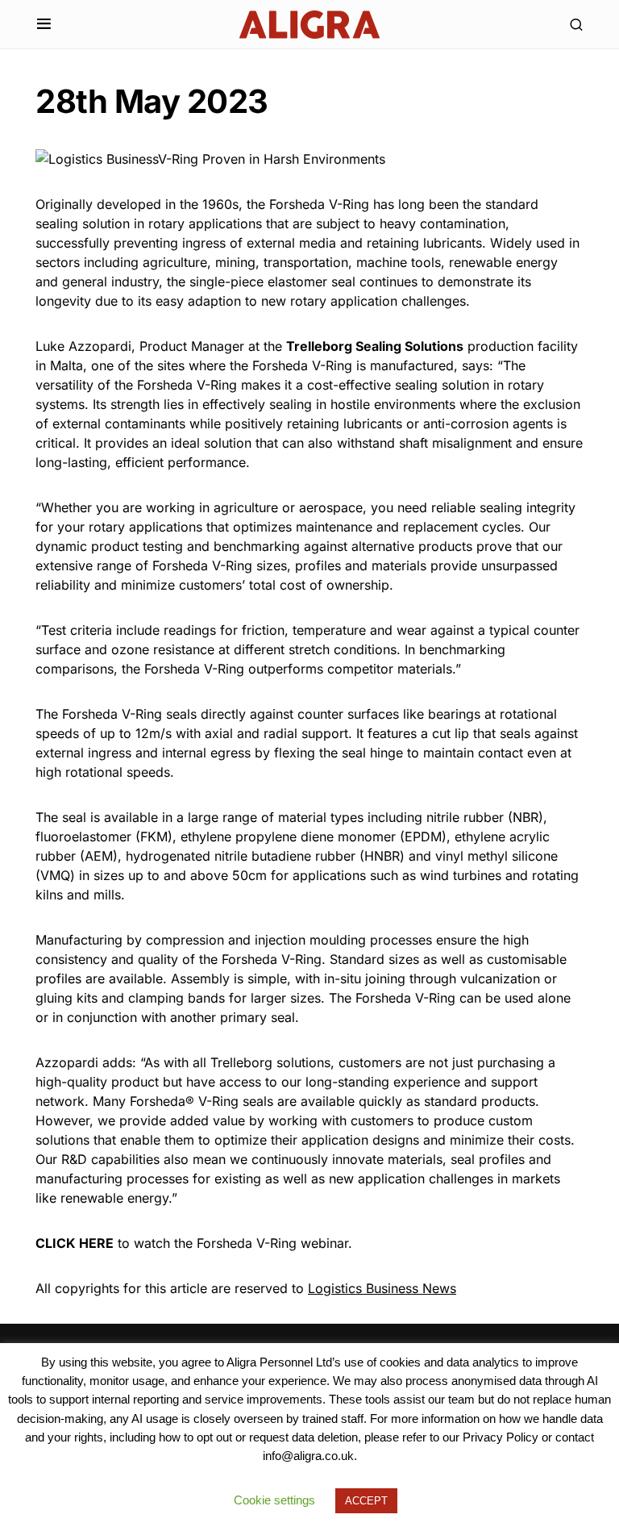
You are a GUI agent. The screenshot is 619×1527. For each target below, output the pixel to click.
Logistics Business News (382, 1288)
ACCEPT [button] (366, 1501)
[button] (43, 24)
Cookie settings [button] (274, 1500)
